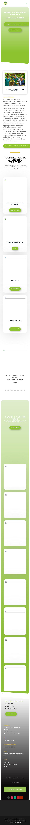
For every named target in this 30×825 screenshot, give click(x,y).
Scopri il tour (15, 210)
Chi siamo (6, 762)
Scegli (15, 382)
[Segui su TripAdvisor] (15, 797)
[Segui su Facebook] (8, 797)
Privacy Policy (15, 782)
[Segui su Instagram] (12, 797)
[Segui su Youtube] (21, 797)
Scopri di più (15, 288)
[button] (26, 347)
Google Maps (11, 714)
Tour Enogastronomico (10, 764)
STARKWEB (18, 822)
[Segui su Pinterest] (18, 797)
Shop (15, 248)
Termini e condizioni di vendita (15, 778)
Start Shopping (15, 30)
